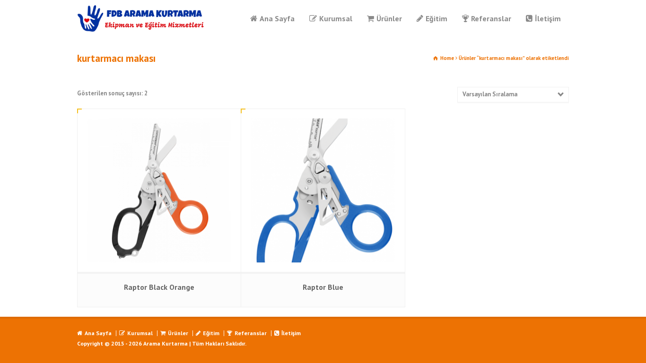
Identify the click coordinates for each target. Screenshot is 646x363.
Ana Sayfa (277, 18)
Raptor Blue (323, 287)
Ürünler (389, 18)
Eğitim (436, 18)
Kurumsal (335, 18)
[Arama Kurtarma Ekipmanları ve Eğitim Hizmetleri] (141, 18)
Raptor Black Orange (159, 287)
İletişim (548, 18)
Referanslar (491, 18)
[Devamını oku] (159, 119)
